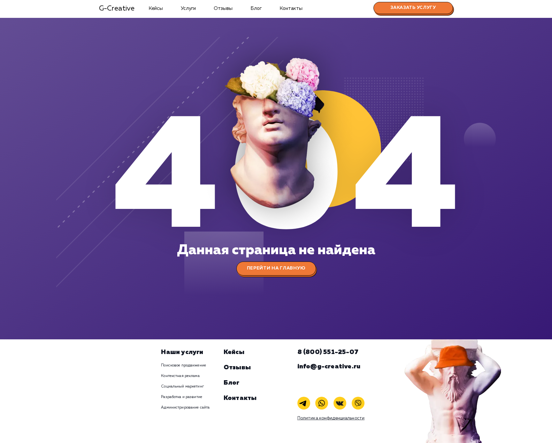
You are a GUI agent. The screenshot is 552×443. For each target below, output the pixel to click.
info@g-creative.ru (329, 366)
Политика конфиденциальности (331, 418)
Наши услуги (182, 352)
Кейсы (156, 8)
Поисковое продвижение (183, 365)
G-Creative (116, 8)
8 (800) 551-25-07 (327, 352)
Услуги (188, 8)
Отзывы (223, 8)
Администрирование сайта (185, 408)
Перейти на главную (276, 268)
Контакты (291, 8)
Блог (256, 8)
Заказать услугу (413, 7)
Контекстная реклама (180, 376)
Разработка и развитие (181, 397)
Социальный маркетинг (182, 386)
